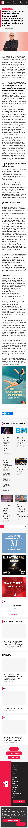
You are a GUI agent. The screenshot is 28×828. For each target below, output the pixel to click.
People (14, 789)
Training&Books (16, 793)
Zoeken (14, 3)
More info (14, 614)
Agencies (14, 777)
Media (13, 783)
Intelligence (15, 781)
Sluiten (20, 824)
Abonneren (20, 3)
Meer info (8, 817)
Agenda (14, 771)
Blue (13, 797)
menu (8, 3)
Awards (14, 791)
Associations (15, 787)
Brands (14, 779)
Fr (26, 2)
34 (25, 527)
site (8, 365)
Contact (20, 801)
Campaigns (15, 765)
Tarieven (15, 757)
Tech (13, 795)
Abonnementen (15, 753)
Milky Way (14, 767)
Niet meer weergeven (11, 821)
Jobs (15, 749)
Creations (15, 785)
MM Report (15, 769)
